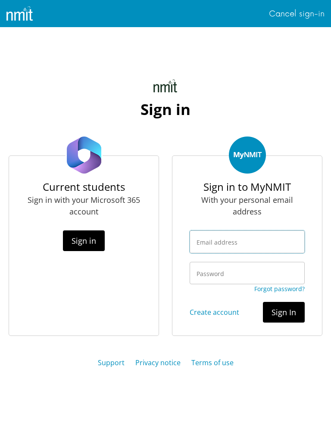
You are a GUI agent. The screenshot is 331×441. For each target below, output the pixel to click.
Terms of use (212, 362)
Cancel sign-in (297, 14)
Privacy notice (158, 362)
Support (111, 362)
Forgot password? (279, 289)
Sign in (84, 241)
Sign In (284, 312)
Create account (214, 312)
